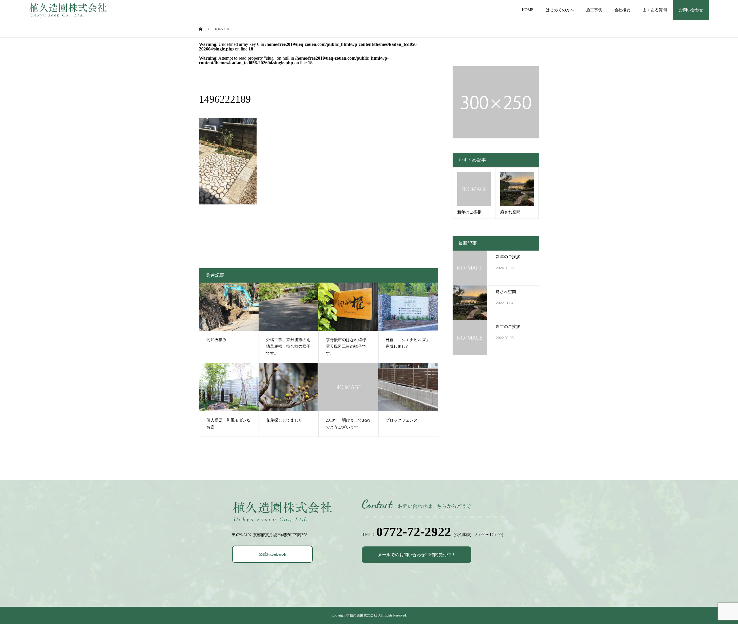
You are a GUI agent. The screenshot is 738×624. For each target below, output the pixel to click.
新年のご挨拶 (508, 257)
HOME (528, 10)
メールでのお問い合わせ (417, 554)
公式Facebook (272, 554)
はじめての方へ (560, 10)
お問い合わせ (691, 10)
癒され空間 (506, 292)
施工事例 (594, 10)
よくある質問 (655, 10)
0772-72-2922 (413, 532)
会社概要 (622, 10)
